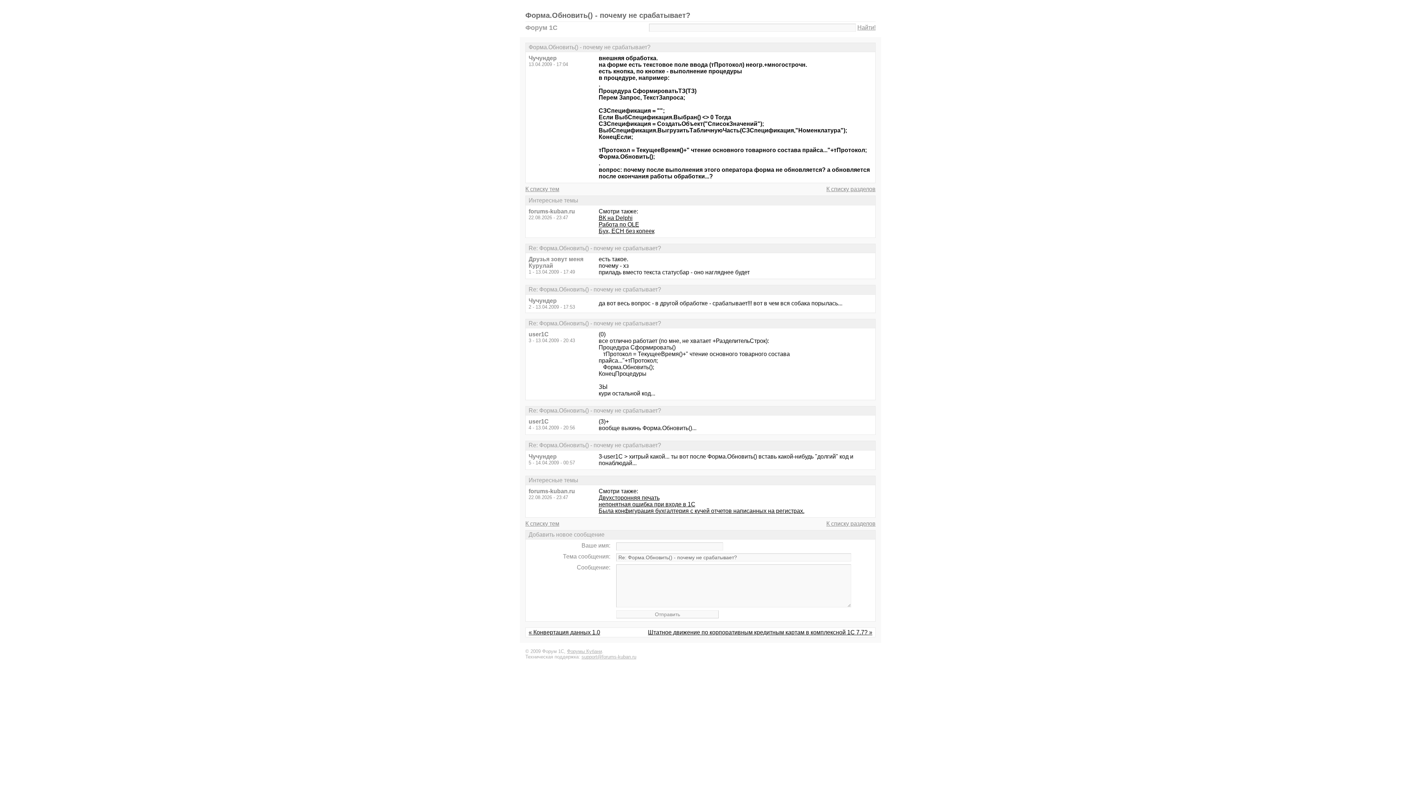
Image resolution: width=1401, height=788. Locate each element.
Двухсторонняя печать (629, 498)
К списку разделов (851, 189)
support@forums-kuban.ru (609, 657)
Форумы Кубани (584, 651)
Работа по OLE (619, 224)
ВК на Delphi (616, 218)
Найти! (866, 27)
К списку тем (542, 189)
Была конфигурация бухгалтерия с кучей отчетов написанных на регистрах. (701, 511)
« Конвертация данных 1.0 (564, 632)
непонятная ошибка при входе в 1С (647, 504)
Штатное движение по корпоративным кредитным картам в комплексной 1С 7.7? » (760, 632)
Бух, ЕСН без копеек (627, 231)
